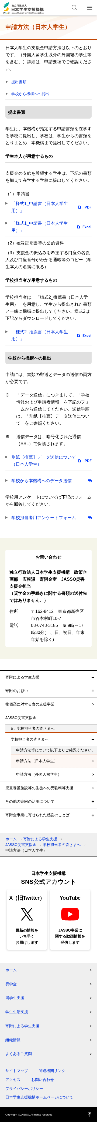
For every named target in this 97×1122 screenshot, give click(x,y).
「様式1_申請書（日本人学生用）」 (39, 207)
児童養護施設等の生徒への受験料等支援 (39, 788)
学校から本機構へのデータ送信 (41, 480)
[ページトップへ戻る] (90, 1114)
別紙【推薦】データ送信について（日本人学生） (43, 460)
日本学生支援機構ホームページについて (39, 1097)
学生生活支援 (16, 1012)
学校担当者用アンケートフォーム (43, 517)
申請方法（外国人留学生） (38, 774)
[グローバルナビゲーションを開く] (89, 7)
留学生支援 (14, 998)
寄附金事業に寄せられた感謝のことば (37, 815)
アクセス (12, 1079)
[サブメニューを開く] (93, 690)
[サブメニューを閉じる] (93, 677)
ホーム (11, 839)
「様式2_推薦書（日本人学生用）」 (39, 335)
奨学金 (11, 984)
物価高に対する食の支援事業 (29, 704)
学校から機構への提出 (30, 94)
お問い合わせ (42, 1079)
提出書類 (18, 82)
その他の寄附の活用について (29, 801)
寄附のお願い (16, 690)
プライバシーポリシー (24, 1088)
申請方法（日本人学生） (37, 761)
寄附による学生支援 (22, 677)
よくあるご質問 (18, 1054)
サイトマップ (16, 1071)
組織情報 (12, 1040)
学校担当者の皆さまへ (29, 739)
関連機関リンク (52, 1071)
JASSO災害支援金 (20, 717)
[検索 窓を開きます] (74, 7)
